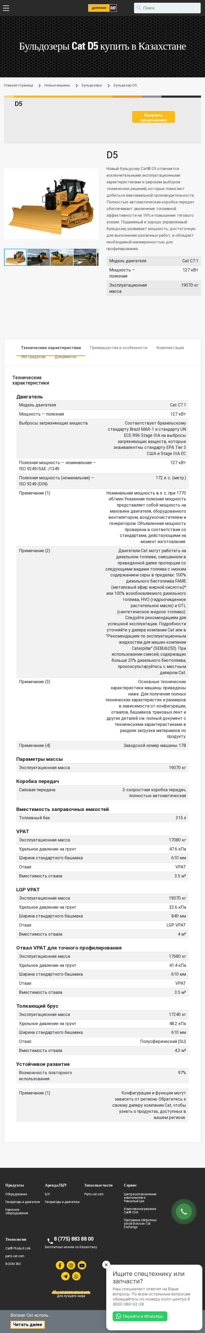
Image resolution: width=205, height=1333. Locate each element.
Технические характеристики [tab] (51, 347)
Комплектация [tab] (170, 347)
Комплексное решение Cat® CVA (140, 1210)
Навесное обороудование (16, 1211)
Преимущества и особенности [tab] (118, 347)
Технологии (15, 1239)
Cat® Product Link (17, 1248)
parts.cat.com (14, 1256)
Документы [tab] (65, 356)
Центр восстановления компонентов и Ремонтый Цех (140, 1197)
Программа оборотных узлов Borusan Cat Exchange (140, 1223)
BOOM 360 (13, 1264)
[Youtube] (82, 1265)
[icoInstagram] (71, 1265)
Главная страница (18, 85)
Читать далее (27, 1324)
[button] (93, 173)
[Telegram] (65, 1276)
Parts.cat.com (94, 1194)
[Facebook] (60, 1265)
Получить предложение (153, 117)
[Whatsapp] (76, 1276)
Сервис (130, 1185)
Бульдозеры (92, 85)
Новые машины (57, 85)
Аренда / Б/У (56, 1185)
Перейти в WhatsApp (143, 1316)
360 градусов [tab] (33, 356)
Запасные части (98, 1185)
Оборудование (16, 1194)
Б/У (47, 1194)
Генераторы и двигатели (22, 1202)
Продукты (14, 1185)
